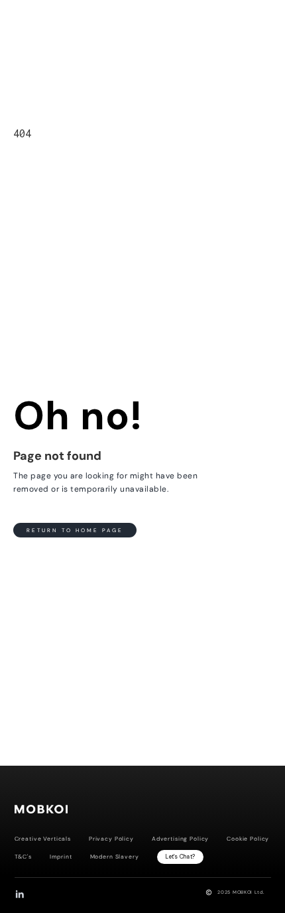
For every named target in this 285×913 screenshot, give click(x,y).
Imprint (61, 857)
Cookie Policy (248, 839)
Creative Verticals (43, 839)
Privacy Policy (111, 839)
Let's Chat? (180, 857)
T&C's (23, 857)
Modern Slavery (114, 857)
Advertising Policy (180, 839)
